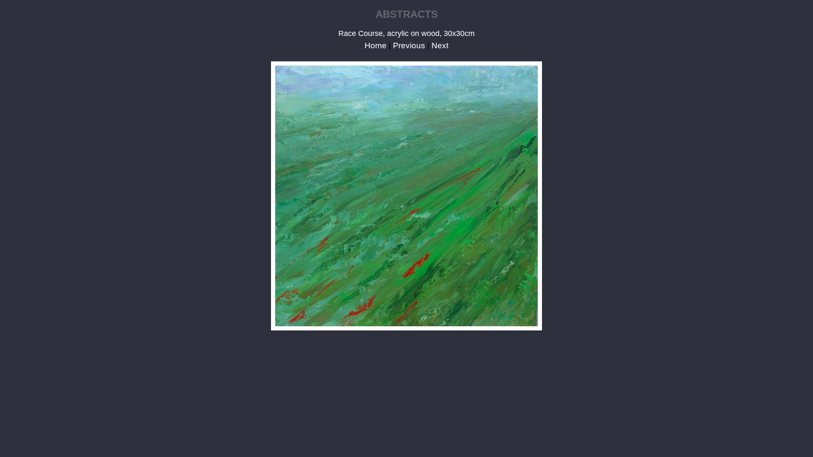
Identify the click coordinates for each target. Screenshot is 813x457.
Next (439, 45)
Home (376, 45)
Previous (409, 45)
